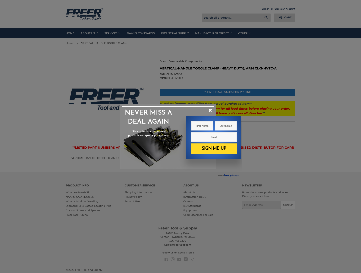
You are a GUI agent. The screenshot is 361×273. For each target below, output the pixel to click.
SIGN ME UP (214, 148)
